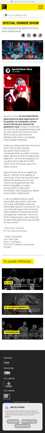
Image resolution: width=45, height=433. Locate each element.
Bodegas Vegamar (26, 164)
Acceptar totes (22, 426)
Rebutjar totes (29, 421)
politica (7, 417)
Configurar (13, 421)
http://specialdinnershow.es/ (17, 231)
